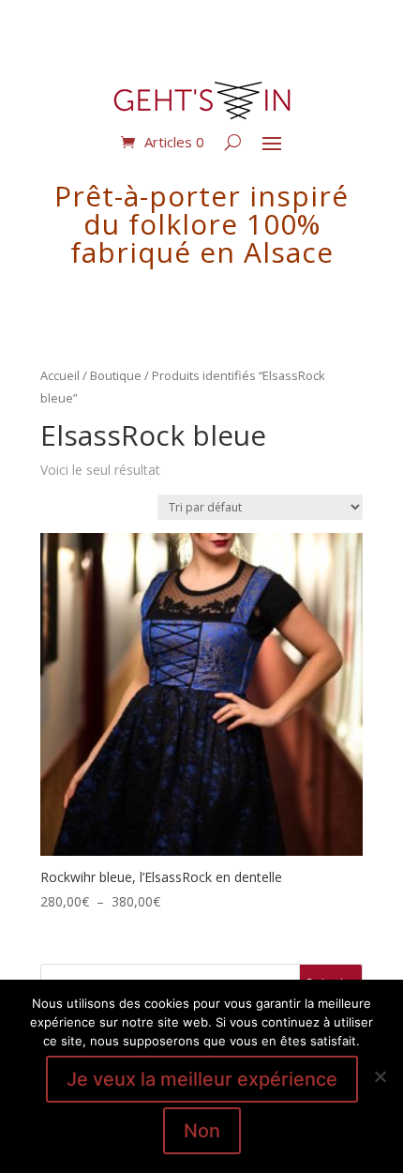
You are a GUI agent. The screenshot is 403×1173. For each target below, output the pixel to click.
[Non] (379, 1076)
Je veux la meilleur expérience (202, 1079)
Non (202, 1131)
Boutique (116, 375)
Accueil (60, 375)
